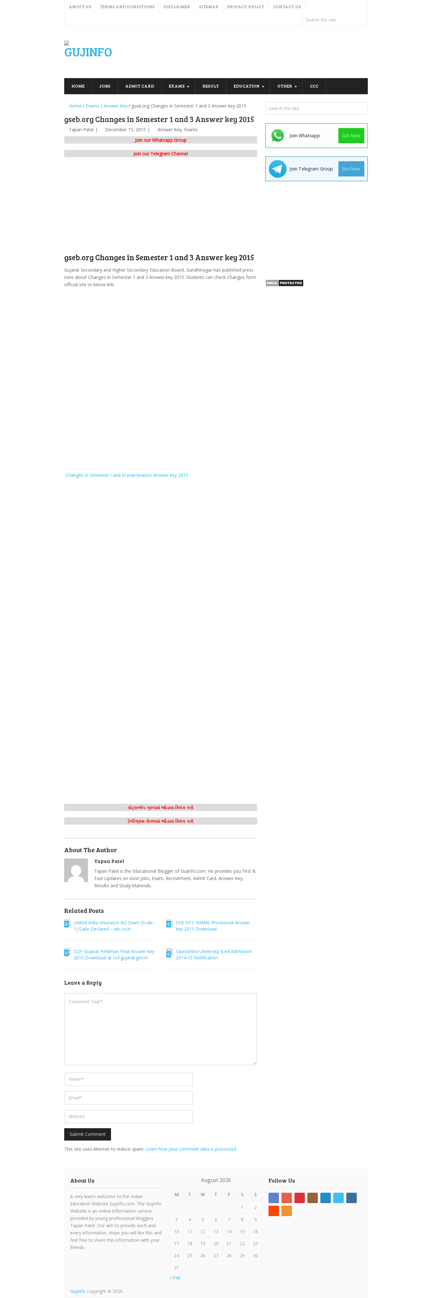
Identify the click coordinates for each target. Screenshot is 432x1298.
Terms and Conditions (127, 6)
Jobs (104, 86)
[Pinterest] (299, 1198)
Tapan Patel (81, 129)
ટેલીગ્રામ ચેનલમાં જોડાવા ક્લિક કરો (161, 821)
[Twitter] (338, 1198)
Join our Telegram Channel (160, 154)
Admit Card (139, 86)
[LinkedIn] (325, 1198)
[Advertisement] (253, 52)
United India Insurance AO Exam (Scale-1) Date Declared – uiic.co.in (114, 926)
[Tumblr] (351, 1198)
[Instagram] (312, 1198)
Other (284, 86)
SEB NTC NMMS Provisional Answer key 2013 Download (213, 926)
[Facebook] (273, 1198)
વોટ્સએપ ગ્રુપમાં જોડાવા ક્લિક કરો (161, 807)
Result (210, 86)
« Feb (175, 1278)
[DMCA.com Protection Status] (284, 285)
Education (247, 86)
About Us (80, 6)
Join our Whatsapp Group (161, 140)
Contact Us (287, 6)
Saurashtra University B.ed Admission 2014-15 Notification (214, 954)
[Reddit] (273, 1211)
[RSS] (286, 1211)
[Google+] (286, 1198)
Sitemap (209, 6)
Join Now (351, 135)
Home (77, 86)
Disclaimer (176, 6)
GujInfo (77, 1291)
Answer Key (169, 129)
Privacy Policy (245, 6)
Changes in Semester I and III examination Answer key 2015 (126, 475)
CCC (314, 86)
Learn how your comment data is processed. (191, 1149)
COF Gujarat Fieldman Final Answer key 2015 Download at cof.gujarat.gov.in (114, 954)
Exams (177, 86)
